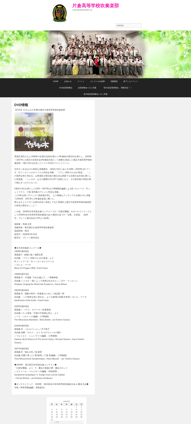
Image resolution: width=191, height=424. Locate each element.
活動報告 (114, 81)
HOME (55, 81)
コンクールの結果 (97, 81)
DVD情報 (21, 105)
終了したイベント (130, 81)
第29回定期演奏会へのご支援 (95, 94)
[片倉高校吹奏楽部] (95, 54)
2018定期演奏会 (65, 88)
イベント (80, 81)
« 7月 (57, 422)
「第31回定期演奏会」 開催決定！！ (117, 88)
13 (66, 412)
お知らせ (67, 81)
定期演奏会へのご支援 (87, 88)
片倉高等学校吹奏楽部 (95, 5)
